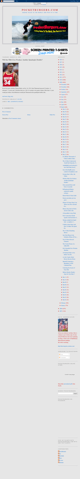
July (62, 97)
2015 (61, 67)
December (63, 84)
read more (4, 96)
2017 (61, 62)
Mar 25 (64, 124)
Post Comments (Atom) (15, 118)
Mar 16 (64, 147)
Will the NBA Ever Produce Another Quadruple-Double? (22, 60)
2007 (61, 311)
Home (28, 115)
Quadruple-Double (17, 101)
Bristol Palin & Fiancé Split (69, 195)
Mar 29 (64, 114)
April (62, 104)
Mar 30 (64, 112)
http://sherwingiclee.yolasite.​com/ (66, 346)
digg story (10, 96)
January (63, 305)
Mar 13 (64, 152)
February (63, 303)
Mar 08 (64, 285)
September (63, 92)
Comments (63, 357)
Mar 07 (64, 287)
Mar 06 (64, 290)
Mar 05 (64, 292)
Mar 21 (64, 134)
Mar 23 (64, 129)
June (62, 99)
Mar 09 (64, 282)
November (63, 87)
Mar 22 (64, 132)
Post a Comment (6, 112)
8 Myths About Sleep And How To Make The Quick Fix (70, 226)
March (62, 107)
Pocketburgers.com (40, 9)
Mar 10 (64, 280)
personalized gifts (68, 384)
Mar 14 (64, 149)
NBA (9, 101)
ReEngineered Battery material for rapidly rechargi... (68, 191)
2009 (61, 82)
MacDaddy (61, 456)
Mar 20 (64, 137)
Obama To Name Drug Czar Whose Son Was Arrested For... (70, 204)
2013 (61, 72)
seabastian (60, 462)
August (63, 94)
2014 (61, 70)
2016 (61, 64)
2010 (61, 80)
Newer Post (5, 115)
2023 (61, 59)
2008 (61, 308)
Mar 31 (64, 109)
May (62, 102)
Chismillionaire (62, 451)
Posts (61, 354)
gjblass (60, 458)
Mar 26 (64, 122)
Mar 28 (64, 117)
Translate (44, 4)
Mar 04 (64, 295)
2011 (61, 77)
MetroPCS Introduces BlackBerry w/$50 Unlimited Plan (68, 263)
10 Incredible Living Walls (69, 213)
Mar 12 (64, 154)
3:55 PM (19, 99)
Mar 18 (64, 142)
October (63, 89)
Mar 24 (64, 127)
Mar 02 (64, 300)
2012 (61, 75)
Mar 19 (64, 139)
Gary (59, 454)
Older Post (52, 115)
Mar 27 (64, 119)
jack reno (60, 460)
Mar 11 (64, 277)
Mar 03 (64, 297)
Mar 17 (64, 144)
